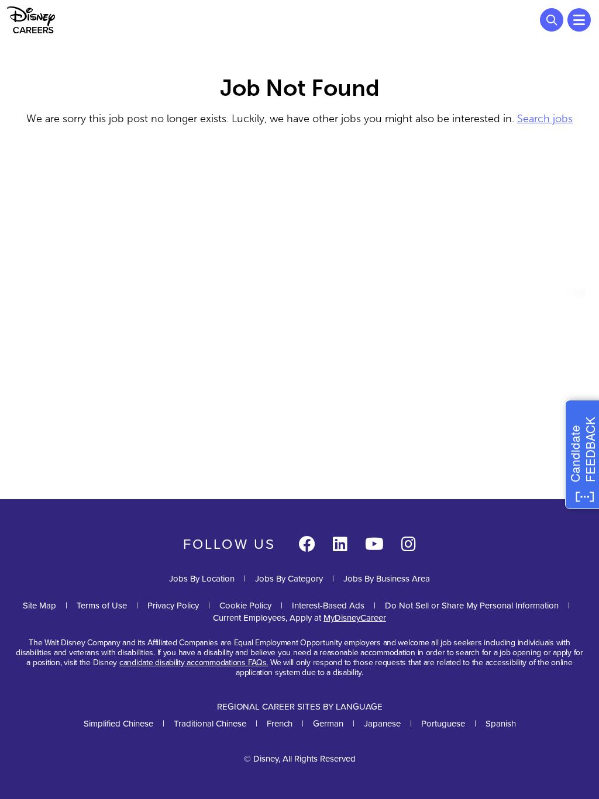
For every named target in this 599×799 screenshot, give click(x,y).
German (328, 723)
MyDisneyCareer (354, 617)
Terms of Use (102, 605)
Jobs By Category (289, 578)
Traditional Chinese (210, 723)
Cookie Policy (245, 605)
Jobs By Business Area (386, 578)
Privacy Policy (173, 605)
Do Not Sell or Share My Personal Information (472, 606)
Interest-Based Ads (328, 605)
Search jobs (545, 118)
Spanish (501, 723)
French (279, 723)
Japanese (382, 723)
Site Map (39, 605)
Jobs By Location (202, 578)
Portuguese (443, 723)
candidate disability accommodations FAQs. (193, 662)
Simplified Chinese (118, 723)
